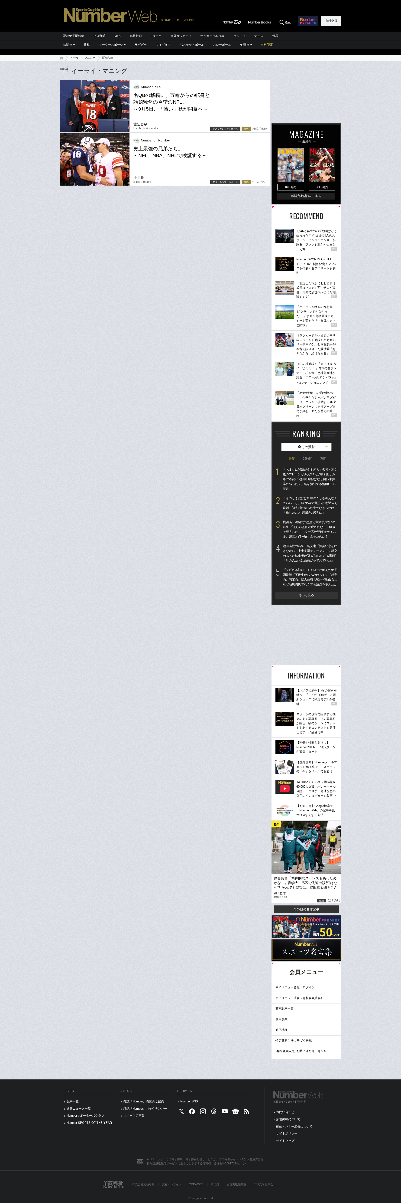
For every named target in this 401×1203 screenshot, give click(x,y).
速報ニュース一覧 (79, 1108)
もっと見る (306, 595)
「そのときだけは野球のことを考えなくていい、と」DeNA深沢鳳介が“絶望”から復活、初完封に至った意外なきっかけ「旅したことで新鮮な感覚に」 (310, 505)
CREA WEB (196, 1184)
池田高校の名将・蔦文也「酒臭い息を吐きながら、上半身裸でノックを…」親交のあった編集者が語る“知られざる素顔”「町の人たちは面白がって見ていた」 (310, 553)
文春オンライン (171, 1184)
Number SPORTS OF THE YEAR (89, 1122)
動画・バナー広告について (294, 1126)
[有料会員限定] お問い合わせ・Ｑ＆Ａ (300, 1051)
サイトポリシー (286, 1133)
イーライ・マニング (82, 57)
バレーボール (222, 44)
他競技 (244, 44)
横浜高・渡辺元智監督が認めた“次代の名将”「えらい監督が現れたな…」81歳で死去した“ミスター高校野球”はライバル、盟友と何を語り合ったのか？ (309, 529)
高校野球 (136, 36)
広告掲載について (288, 1119)
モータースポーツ (111, 44)
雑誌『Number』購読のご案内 (143, 1101)
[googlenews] (235, 1112)
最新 (292, 458)
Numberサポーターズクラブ (85, 1115)
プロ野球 (99, 36)
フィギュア (163, 44)
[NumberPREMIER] (308, 21)
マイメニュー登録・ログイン (295, 987)
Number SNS (189, 1101)
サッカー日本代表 (212, 36)
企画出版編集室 (236, 1184)
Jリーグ (156, 36)
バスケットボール (192, 44)
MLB (117, 36)
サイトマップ (285, 1140)
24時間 (307, 458)
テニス (258, 36)
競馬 (275, 36)
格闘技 (67, 44)
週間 (323, 458)
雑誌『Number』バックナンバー (145, 1108)
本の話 (215, 1184)
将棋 (87, 44)
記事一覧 (73, 1101)
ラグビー (141, 44)
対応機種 (281, 1030)
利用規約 (281, 1019)
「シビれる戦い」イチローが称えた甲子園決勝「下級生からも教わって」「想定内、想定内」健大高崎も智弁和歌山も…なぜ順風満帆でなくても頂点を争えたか (310, 577)
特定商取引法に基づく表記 (293, 1040)
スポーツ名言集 (134, 1115)
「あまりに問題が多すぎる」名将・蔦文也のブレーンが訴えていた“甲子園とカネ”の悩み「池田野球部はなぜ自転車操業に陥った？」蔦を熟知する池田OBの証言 (310, 479)
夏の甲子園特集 (73, 36)
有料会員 (331, 21)
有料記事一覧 (284, 1008)
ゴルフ (238, 36)
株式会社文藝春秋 (143, 1184)
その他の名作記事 (306, 909)
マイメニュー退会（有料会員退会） (299, 998)
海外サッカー (180, 36)
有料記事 (267, 44)
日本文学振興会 (263, 1184)
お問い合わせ (285, 1112)
